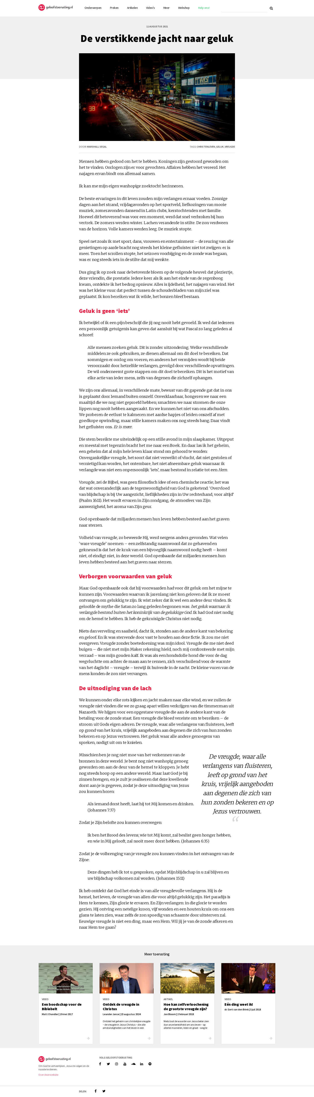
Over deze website (48, 1074)
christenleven (206, 146)
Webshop (184, 8)
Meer (166, 8)
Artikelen (132, 8)
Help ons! (204, 8)
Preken (114, 8)
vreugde (230, 146)
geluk (220, 146)
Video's (150, 8)
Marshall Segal (97, 146)
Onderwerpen (93, 8)
